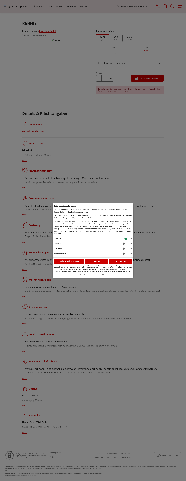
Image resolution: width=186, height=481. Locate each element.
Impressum (102, 274)
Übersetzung (58, 243)
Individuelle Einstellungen (69, 261)
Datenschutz (83, 274)
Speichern (96, 261)
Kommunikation (60, 254)
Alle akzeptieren (121, 261)
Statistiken (58, 249)
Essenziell (57, 238)
